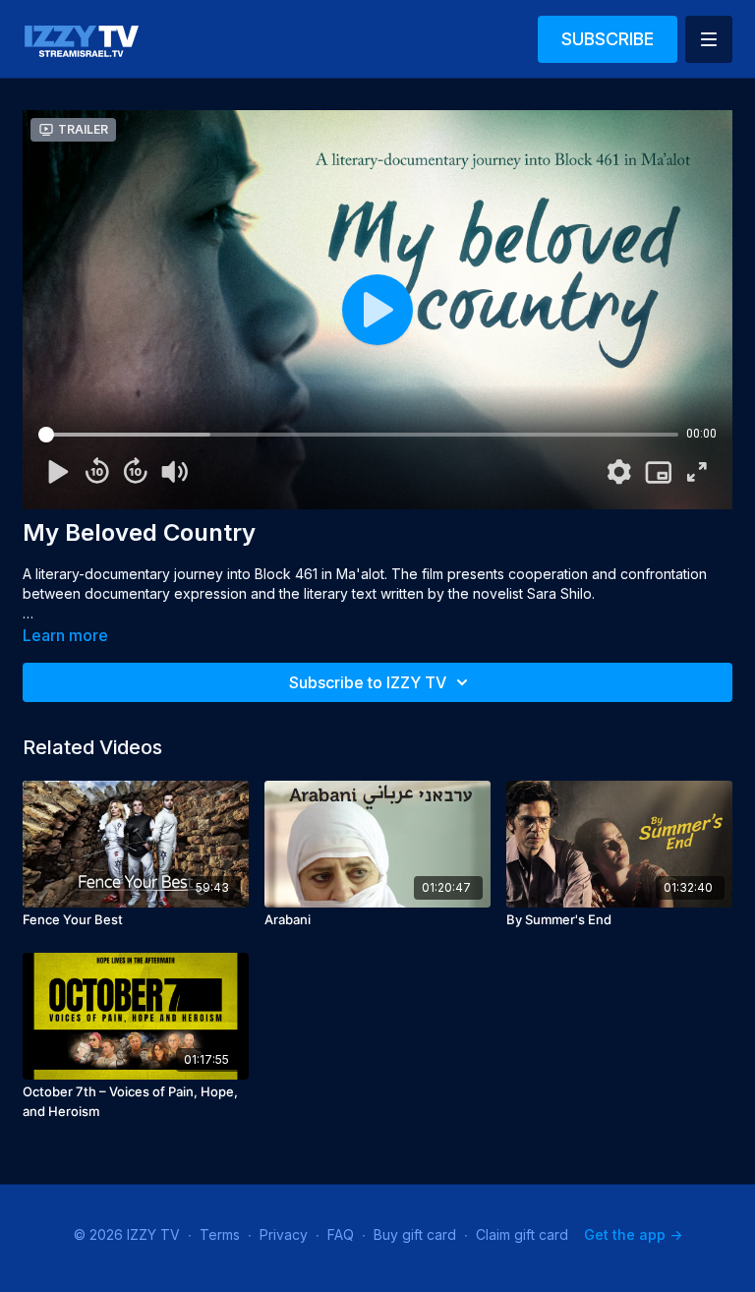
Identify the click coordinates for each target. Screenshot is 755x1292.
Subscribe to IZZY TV (367, 682)
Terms (220, 1234)
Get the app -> (633, 1234)
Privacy (284, 1234)
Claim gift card (522, 1234)
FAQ (340, 1234)
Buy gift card (415, 1234)
